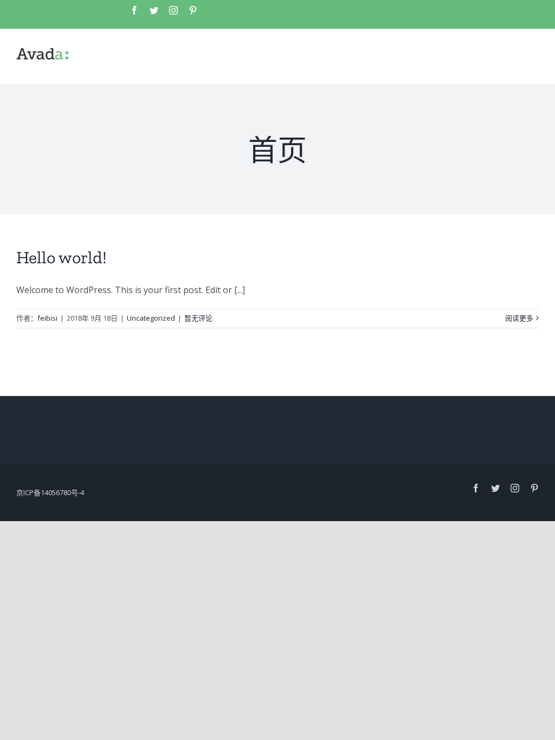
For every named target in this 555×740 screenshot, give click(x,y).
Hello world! (61, 257)
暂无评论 (198, 318)
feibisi (47, 318)
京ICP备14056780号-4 (50, 492)
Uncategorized (151, 318)
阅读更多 (519, 318)
